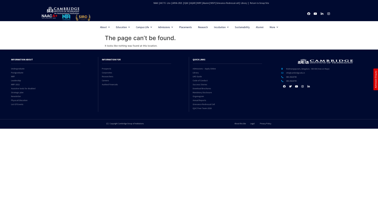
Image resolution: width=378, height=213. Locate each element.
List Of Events (17, 104)
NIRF (199, 3)
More (272, 27)
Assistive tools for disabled (23, 88)
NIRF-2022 (15, 84)
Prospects (106, 68)
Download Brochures (202, 88)
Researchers (107, 76)
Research (203, 27)
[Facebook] (309, 14)
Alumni (206, 3)
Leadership (16, 80)
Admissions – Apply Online (204, 68)
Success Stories (200, 84)
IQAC (186, 3)
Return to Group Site (259, 3)
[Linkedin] (322, 14)
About (103, 27)
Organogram (198, 96)
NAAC (156, 3)
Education (121, 27)
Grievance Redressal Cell (204, 104)
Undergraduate (18, 68)
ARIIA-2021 (177, 3)
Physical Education (19, 100)
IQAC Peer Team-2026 (202, 108)
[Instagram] (329, 14)
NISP (212, 3)
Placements (185, 27)
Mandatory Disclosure (202, 92)
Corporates (107, 72)
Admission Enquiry (375, 79)
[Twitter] (290, 86)
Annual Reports (199, 100)
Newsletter (16, 96)
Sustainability (242, 27)
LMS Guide (197, 76)
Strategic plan (17, 92)
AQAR (192, 3)
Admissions (164, 27)
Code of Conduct (200, 80)
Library (244, 3)
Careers (105, 80)
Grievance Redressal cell (227, 3)
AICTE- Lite (165, 3)
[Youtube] (315, 14)
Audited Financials (110, 84)
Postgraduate (17, 72)
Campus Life (142, 27)
